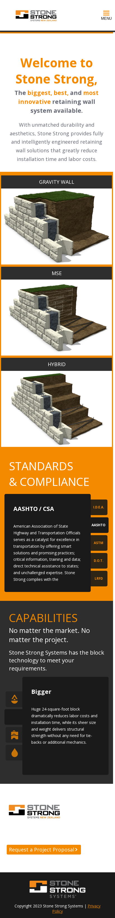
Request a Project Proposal (41, 849)
